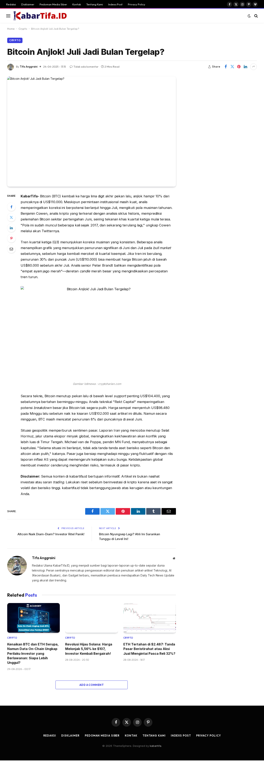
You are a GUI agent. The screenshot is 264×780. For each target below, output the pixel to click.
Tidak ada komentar (85, 66)
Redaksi (11, 4)
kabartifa (155, 745)
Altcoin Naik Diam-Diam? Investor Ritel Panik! (51, 534)
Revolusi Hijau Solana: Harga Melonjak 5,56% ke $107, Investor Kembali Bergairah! (88, 649)
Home (11, 28)
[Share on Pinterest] (239, 66)
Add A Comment (91, 684)
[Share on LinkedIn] (245, 66)
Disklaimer (27, 4)
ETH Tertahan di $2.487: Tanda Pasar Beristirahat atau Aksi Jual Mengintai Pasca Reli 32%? (149, 649)
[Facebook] (11, 207)
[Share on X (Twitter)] (232, 66)
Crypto (23, 28)
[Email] (11, 249)
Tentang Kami (94, 4)
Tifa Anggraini (29, 66)
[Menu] (8, 15)
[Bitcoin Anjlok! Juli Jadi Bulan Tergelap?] (91, 131)
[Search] (255, 15)
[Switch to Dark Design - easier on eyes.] (249, 16)
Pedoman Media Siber (53, 4)
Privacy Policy (136, 4)
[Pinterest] (11, 238)
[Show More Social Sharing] (253, 66)
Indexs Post (115, 4)
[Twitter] (11, 217)
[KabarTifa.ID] (40, 16)
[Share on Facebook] (226, 66)
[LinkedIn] (11, 228)
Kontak (76, 4)
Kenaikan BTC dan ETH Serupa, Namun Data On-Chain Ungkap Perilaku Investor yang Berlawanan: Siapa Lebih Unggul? (33, 653)
